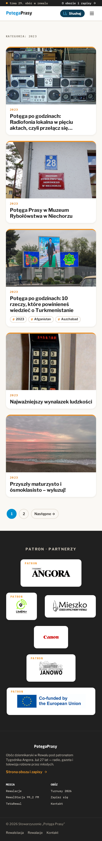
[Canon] (51, 637)
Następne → (44, 514)
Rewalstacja (15, 833)
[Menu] (92, 13)
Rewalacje (14, 791)
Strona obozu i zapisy (24, 772)
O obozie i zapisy (76, 3)
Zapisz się (59, 797)
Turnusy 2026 (61, 791)
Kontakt (57, 803)
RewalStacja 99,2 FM (22, 797)
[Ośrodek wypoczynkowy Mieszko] (70, 606)
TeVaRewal (14, 803)
